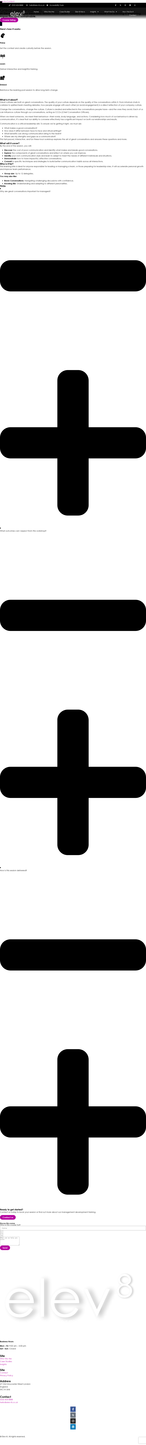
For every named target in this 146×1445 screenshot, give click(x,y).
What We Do (109, 12)
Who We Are (49, 12)
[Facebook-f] (115, 5)
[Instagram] (125, 5)
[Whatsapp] (134, 5)
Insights (93, 12)
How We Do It (128, 12)
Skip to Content (7, 1)
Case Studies (65, 12)
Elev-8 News (80, 12)
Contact (132, 15)
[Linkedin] (130, 5)
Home (36, 12)
